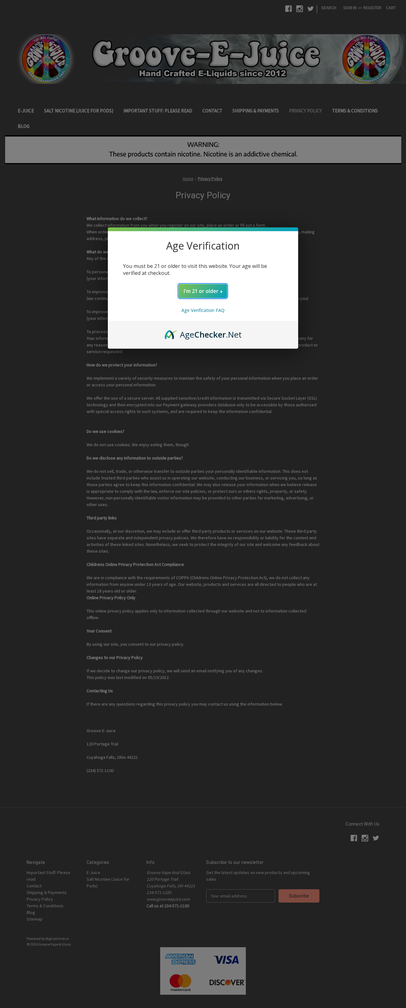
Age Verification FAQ (203, 310)
